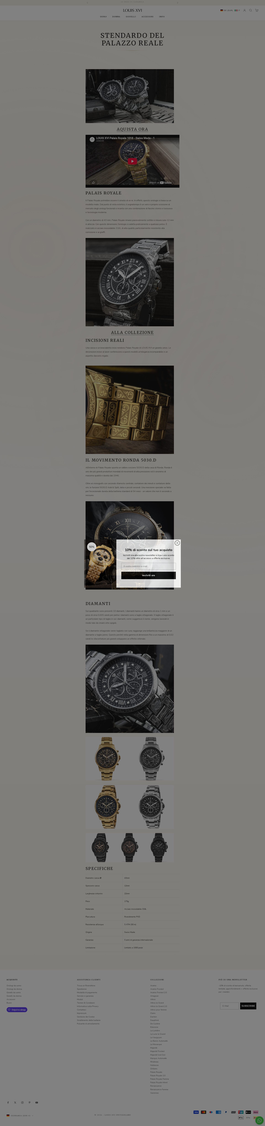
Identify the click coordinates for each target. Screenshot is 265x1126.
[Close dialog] (177, 542)
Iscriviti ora (148, 575)
